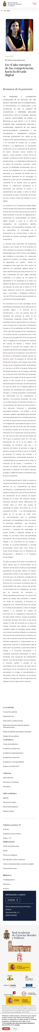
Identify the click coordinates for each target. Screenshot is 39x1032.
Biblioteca (6, 884)
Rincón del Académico (10, 807)
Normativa (6, 786)
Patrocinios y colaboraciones (13, 721)
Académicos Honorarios (11, 757)
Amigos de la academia (11, 736)
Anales (5, 850)
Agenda (5, 798)
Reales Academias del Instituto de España (17, 732)
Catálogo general (9, 880)
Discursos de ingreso (10, 855)
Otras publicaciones (10, 868)
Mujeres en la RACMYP (11, 766)
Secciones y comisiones (11, 782)
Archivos (6, 888)
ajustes (17, 1025)
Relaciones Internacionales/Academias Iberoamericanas (16, 726)
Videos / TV (7, 838)
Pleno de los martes (9, 802)
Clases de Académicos (10, 744)
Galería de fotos (8, 716)
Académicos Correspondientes (13, 762)
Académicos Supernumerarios (13, 753)
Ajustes (15, 1028)
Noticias (6, 829)
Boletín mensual (8, 811)
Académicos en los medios (12, 834)
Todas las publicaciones (11, 846)
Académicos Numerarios (11, 748)
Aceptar (6, 1028)
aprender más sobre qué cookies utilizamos (20, 1023)
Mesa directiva (8, 777)
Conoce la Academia (10, 712)
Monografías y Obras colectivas (14, 859)
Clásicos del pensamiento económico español (18, 864)
